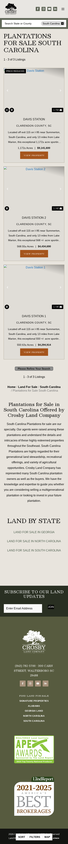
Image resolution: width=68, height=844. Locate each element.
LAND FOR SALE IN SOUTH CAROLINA (34, 550)
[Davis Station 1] (34, 287)
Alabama (34, 706)
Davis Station (34, 119)
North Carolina (34, 716)
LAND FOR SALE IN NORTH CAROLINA (34, 541)
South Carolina (34, 721)
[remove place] (62, 23)
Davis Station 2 (34, 217)
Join (51, 606)
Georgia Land (34, 711)
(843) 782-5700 (25, 666)
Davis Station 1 (34, 316)
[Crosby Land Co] (11, 9)
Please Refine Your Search (34, 368)
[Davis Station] (34, 90)
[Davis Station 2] (34, 189)
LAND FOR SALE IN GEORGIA (34, 532)
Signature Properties (34, 701)
